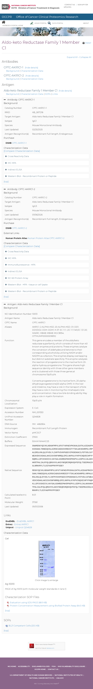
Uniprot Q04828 (23, 527)
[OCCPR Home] (3, 22)
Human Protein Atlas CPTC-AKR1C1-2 (46, 238)
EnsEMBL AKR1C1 (25, 521)
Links (55, 94)
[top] (6, 182)
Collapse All (85, 57)
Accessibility (24, 666)
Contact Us (70, 5)
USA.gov (60, 678)
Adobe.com (50, 648)
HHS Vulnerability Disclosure (71, 666)
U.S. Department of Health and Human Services (31, 675)
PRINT (88, 43)
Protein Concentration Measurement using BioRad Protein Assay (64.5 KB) (47, 606)
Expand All (72, 57)
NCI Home (12, 666)
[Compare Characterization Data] (22, 151)
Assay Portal (41, 23)
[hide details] (31, 68)
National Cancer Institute (41, 678)
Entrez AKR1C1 (21, 524)
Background (12, 71)
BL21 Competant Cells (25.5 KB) (24, 626)
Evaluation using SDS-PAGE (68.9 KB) (28, 602)
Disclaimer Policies (41, 666)
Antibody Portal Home (12, 25)
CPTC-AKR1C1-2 (14, 75)
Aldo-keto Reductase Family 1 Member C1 (31, 90)
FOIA (54, 666)
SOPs (47, 94)
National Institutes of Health (68, 675)
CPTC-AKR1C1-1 (13, 67)
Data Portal (57, 23)
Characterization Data (32, 71)
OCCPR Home (40, 669)
